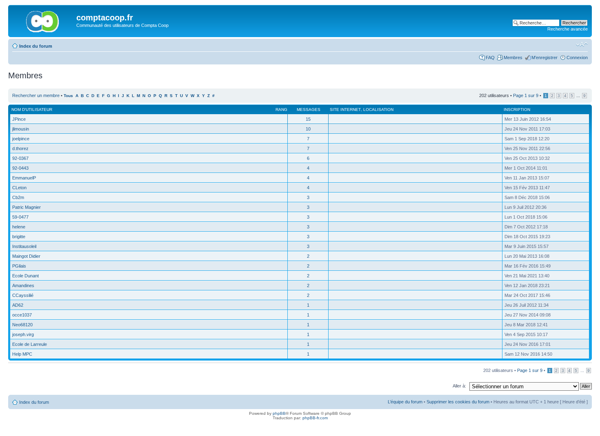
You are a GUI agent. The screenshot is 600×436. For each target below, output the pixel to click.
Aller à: (459, 385)
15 (308, 119)
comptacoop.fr (104, 17)
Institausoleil (24, 246)
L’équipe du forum (405, 401)
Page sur (525, 95)
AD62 (17, 305)
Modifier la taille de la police (582, 44)
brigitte (18, 236)
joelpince (20, 138)
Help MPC (22, 354)
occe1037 (22, 314)
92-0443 (20, 168)
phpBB (279, 413)
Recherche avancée (567, 29)
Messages (308, 109)
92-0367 (20, 158)
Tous (68, 95)
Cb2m (18, 197)
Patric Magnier (26, 207)
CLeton (19, 187)
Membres (513, 57)
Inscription (517, 109)
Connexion (577, 57)
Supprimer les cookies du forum (458, 401)
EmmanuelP (24, 177)
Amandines (23, 285)
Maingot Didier (26, 256)
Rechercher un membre (36, 95)
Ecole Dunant (25, 275)
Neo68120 (22, 324)
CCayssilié (22, 295)
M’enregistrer (544, 57)
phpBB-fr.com (315, 418)
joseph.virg (23, 334)
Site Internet (345, 109)
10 (308, 128)
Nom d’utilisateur (31, 109)
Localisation (378, 109)
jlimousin (20, 128)
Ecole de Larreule (29, 344)
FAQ (490, 57)
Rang (281, 109)
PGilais (19, 265)
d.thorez (20, 148)
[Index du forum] (43, 20)
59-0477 (20, 217)
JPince (19, 119)
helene (18, 226)
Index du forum (35, 46)
